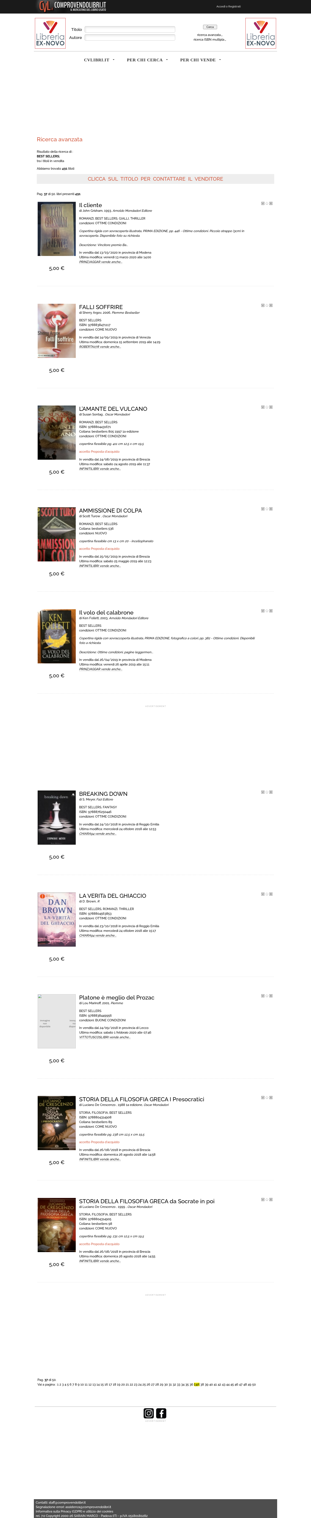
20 (123, 1384)
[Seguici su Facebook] (161, 1417)
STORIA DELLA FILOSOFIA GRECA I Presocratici (141, 1099)
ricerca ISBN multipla (209, 39)
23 (135, 1384)
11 (86, 1384)
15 (102, 1384)
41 (215, 1384)
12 (90, 1384)
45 (232, 1384)
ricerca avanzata (209, 35)
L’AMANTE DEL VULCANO (113, 409)
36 (191, 1384)
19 (118, 1384)
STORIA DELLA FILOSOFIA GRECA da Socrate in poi (147, 1201)
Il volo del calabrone (106, 612)
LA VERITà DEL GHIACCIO (112, 895)
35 (187, 1384)
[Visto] (262, 204)
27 (152, 1384)
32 (174, 1384)
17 (110, 1384)
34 (182, 1384)
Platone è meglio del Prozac (116, 997)
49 (249, 1384)
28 (157, 1384)
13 (94, 1384)
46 (236, 1384)
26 (148, 1384)
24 (140, 1384)
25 (144, 1384)
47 (240, 1384)
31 (170, 1384)
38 (202, 1384)
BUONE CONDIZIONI (110, 1020)
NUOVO (101, 533)
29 (161, 1384)
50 (254, 1384)
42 (219, 1384)
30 (166, 1384)
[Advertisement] (95, 102)
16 (106, 1384)
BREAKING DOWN (103, 794)
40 (211, 1384)
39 (206, 1384)
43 (223, 1384)
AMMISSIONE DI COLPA (110, 510)
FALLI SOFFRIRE (101, 307)
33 (178, 1384)
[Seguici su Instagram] (148, 1417)
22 (131, 1384)
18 (114, 1384)
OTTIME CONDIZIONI (110, 223)
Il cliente (90, 205)
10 (82, 1384)
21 (127, 1384)
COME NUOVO (106, 329)
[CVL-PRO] (266, 204)
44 (228, 1384)
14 (98, 1384)
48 (245, 1384)
